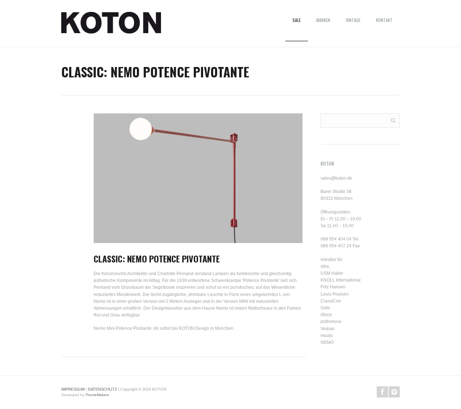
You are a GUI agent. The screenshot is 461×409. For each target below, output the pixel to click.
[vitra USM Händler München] (111, 25)
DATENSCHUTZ (102, 389)
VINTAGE (353, 20)
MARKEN (323, 20)
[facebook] (382, 391)
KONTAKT (384, 20)
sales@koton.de (336, 178)
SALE (296, 20)
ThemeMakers (97, 395)
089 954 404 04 (336, 239)
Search (393, 120)
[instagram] (394, 391)
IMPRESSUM (73, 389)
